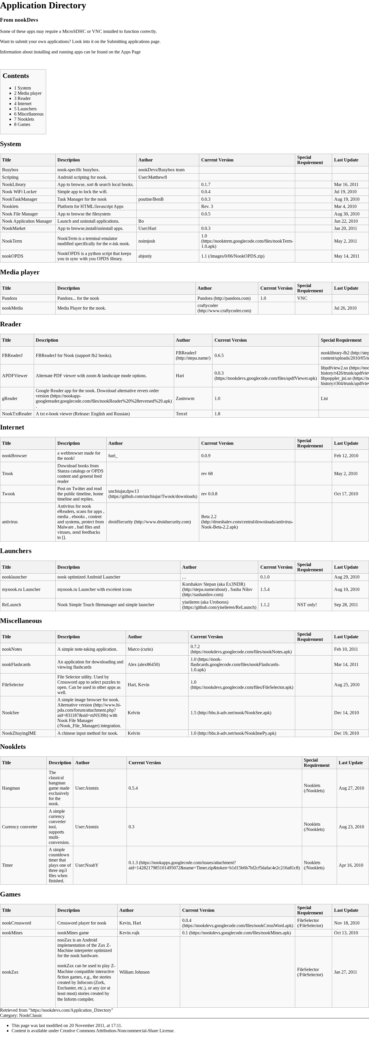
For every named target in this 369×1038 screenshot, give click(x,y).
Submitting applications (128, 41)
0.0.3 (219, 373)
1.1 (204, 256)
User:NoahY (87, 865)
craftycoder (207, 305)
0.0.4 (186, 920)
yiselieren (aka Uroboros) (205, 602)
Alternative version (74, 704)
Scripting (10, 177)
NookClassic (30, 1015)
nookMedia (12, 308)
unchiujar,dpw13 (123, 491)
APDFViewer (14, 375)
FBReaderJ (12, 355)
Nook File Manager (20, 213)
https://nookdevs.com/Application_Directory (71, 1010)
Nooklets (10, 206)
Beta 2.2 (208, 516)
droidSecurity (120, 521)
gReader (9, 398)
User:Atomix (87, 788)
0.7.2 (195, 646)
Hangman (11, 788)
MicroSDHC (74, 31)
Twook (8, 493)
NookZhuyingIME (19, 733)
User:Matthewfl (152, 177)
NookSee (10, 712)
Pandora (9, 298)
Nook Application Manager (27, 221)
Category (8, 1015)
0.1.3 (133, 862)
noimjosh (146, 241)
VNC (97, 31)
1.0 (204, 235)
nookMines (12, 932)
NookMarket (13, 228)
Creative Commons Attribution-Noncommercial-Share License (117, 1030)
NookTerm (12, 241)
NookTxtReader (17, 413)
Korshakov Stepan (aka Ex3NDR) (213, 584)
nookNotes (12, 649)
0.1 (185, 932)
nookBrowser (14, 455)
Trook (7, 473)
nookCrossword (16, 922)
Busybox (10, 169)
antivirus (10, 521)
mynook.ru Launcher (21, 589)
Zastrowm (185, 398)
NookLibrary (14, 184)
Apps (126, 51)
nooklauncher (14, 576)
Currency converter (19, 826)
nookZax (10, 972)
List (324, 398)
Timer (7, 865)
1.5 (193, 712)
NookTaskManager (19, 199)
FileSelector (13, 684)
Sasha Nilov (241, 589)
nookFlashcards (16, 664)
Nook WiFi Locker (19, 191)
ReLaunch (11, 604)
